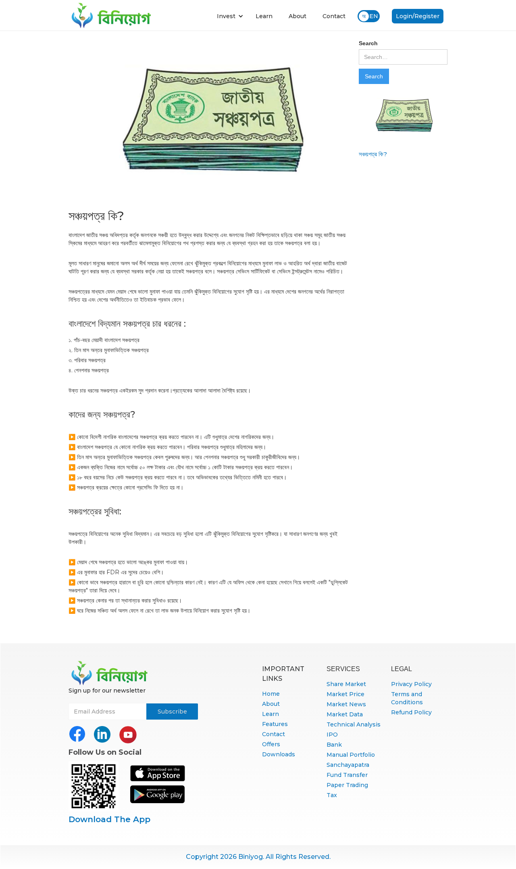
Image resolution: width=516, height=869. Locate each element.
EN (373, 16)
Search (368, 43)
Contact (333, 16)
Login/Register (417, 16)
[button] (230, 16)
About (297, 16)
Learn (264, 16)
